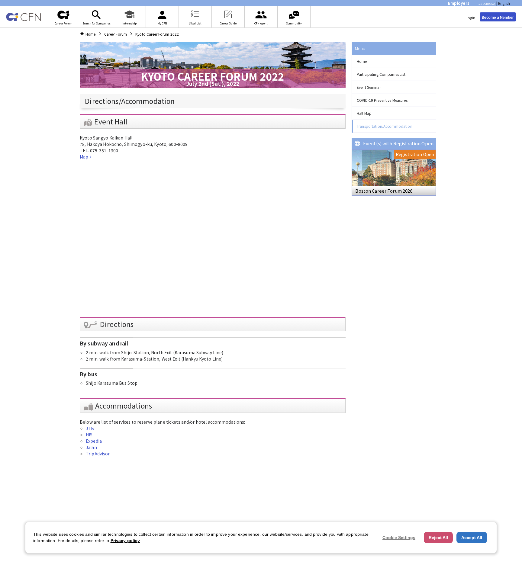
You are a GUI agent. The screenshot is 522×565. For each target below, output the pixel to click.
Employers (458, 3)
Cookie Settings (398, 537)
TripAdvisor (98, 454)
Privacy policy (125, 540)
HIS (89, 435)
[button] (394, 61)
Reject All (438, 537)
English (504, 3)
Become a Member (498, 17)
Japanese (486, 3)
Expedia (94, 441)
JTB (90, 428)
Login (470, 18)
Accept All (471, 537)
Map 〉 (87, 157)
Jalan (91, 447)
